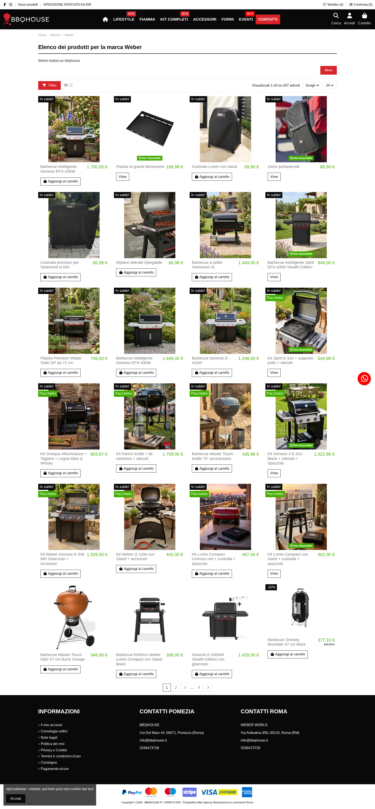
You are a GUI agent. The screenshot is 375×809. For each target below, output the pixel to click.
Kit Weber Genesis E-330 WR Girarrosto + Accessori (62, 559)
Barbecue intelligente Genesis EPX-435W (134, 360)
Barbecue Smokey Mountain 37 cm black (287, 642)
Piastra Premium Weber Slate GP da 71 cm (61, 360)
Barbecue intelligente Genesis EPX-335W (58, 169)
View (123, 177)
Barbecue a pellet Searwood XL (207, 264)
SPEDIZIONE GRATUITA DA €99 (67, 4)
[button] (124, 19)
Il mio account (51, 725)
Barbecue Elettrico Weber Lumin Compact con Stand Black (139, 659)
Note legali (49, 737)
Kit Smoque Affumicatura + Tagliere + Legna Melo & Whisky (63, 458)
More (328, 70)
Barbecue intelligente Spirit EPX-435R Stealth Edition (291, 264)
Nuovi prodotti (28, 4)
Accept (15, 798)
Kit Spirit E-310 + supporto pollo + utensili (290, 360)
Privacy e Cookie (54, 750)
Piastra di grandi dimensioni (140, 166)
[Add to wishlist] (106, 103)
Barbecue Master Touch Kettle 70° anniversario (212, 456)
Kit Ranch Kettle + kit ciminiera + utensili (134, 456)
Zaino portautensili (283, 166)
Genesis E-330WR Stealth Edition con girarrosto (208, 659)
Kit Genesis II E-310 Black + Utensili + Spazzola (285, 458)
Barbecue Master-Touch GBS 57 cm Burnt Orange (62, 657)
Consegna (49, 762)
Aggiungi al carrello (63, 181)
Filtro (52, 85)
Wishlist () (335, 4)
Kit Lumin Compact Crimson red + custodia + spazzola (214, 559)
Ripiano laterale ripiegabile (139, 262)
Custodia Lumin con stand (214, 166)
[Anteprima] (106, 119)
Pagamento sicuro (55, 769)
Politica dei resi (52, 744)
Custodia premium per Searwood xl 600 (59, 264)
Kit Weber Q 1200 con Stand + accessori (135, 556)
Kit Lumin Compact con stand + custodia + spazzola (288, 559)
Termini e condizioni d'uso (61, 756)
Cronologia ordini (54, 731)
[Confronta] (106, 111)
